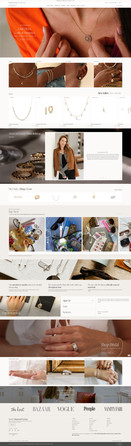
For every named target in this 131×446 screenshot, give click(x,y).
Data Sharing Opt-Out (24, 440)
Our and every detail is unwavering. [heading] (25, 285)
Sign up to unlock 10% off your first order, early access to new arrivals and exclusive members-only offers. (20, 422)
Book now (65, 399)
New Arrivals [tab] (115, 93)
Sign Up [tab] (66, 300)
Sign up (99, 313)
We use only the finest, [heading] (103, 285)
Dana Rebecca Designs (13, 2)
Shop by (11, 94)
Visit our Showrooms (65, 390)
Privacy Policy (11, 440)
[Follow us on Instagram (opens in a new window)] (9, 430)
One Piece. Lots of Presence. (25, 31)
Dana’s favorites (118, 189)
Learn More (11, 136)
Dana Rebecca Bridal (22, 2)
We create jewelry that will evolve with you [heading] (64, 285)
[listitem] (83, 156)
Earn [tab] (65, 306)
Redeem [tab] (67, 312)
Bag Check (14, 211)
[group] (22, 111)
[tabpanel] (113, 306)
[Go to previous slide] (8, 109)
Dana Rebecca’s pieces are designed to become (96, 434)
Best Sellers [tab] (103, 93)
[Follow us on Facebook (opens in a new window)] (12, 430)
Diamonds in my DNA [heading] (103, 152)
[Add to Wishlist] (61, 97)
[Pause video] (129, 355)
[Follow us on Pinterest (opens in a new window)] (15, 430)
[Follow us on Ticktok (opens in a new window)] (18, 430)
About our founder (24, 133)
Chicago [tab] (63, 392)
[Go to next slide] (122, 109)
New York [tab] (68, 392)
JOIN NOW (12, 424)
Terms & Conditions (17, 440)
